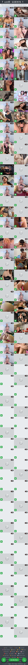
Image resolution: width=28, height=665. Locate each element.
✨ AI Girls (14, 657)
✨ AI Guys (6, 659)
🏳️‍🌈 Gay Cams (6, 655)
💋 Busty (6, 653)
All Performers (20, 663)
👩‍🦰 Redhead (12, 651)
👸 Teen (18, 649)
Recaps (16, 663)
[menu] (3, 660)
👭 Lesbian (11, 653)
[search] (24, 660)
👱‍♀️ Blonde (24, 649)
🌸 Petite (22, 651)
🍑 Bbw (17, 651)
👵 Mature (13, 649)
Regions (9, 663)
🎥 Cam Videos (21, 659)
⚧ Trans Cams (13, 655)
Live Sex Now (14, 660)
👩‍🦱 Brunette (6, 651)
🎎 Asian (5, 647)
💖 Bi (16, 653)
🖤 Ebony (10, 647)
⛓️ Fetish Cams (7, 657)
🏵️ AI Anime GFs (20, 657)
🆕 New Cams (21, 653)
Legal (24, 663)
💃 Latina (16, 647)
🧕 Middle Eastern (6, 649)
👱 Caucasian (21, 647)
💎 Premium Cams (21, 655)
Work (13, 663)
